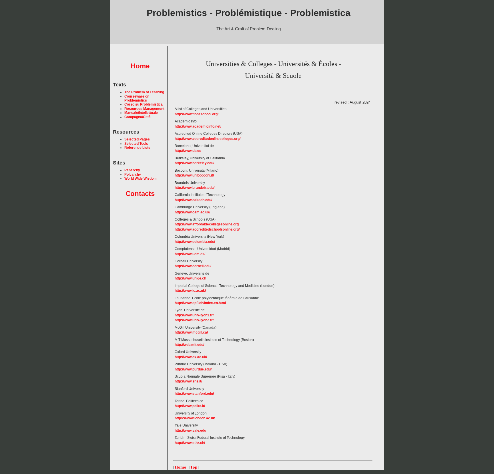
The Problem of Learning (144, 92)
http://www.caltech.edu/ (193, 200)
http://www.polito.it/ (190, 406)
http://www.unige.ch (190, 278)
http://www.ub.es (188, 151)
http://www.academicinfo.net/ (198, 126)
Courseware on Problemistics (136, 98)
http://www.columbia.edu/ (195, 242)
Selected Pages (137, 139)
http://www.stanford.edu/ (194, 394)
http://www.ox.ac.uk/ (191, 357)
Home (140, 66)
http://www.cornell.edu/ (193, 266)
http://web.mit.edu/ (189, 345)
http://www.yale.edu (190, 431)
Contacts (140, 193)
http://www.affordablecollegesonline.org (207, 224)
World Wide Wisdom (140, 178)
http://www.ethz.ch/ (190, 443)
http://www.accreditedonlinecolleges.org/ (207, 139)
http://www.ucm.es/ (190, 254)
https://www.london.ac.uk (195, 418)
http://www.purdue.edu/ (193, 369)
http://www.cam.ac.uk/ (192, 212)
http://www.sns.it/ (188, 381)
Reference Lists (137, 148)
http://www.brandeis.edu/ (194, 188)
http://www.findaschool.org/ (196, 114)
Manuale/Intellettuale (141, 113)
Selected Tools (136, 144)
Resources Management (144, 109)
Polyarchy (132, 174)
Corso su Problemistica (143, 104)
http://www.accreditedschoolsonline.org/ (207, 229)
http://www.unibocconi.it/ (194, 175)
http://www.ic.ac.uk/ (190, 291)
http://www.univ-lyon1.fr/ (194, 315)
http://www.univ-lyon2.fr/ (194, 320)
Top (193, 467)
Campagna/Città (137, 117)
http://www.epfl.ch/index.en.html (200, 303)
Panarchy (132, 170)
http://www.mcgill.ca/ (191, 332)
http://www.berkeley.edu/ (194, 163)
